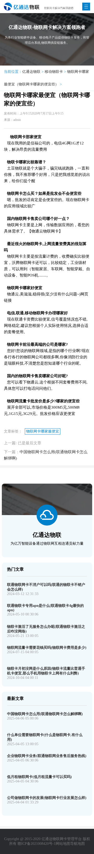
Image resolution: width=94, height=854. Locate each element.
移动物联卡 (54, 72)
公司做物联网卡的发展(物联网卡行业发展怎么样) (46, 798)
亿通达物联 (31, 72)
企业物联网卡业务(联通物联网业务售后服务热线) (46, 756)
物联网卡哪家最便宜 (42, 431)
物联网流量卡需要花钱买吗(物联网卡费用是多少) (46, 648)
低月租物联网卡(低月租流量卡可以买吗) (39, 777)
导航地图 (77, 844)
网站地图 (63, 844)
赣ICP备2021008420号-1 (36, 844)
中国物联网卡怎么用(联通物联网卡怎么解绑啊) (45, 714)
